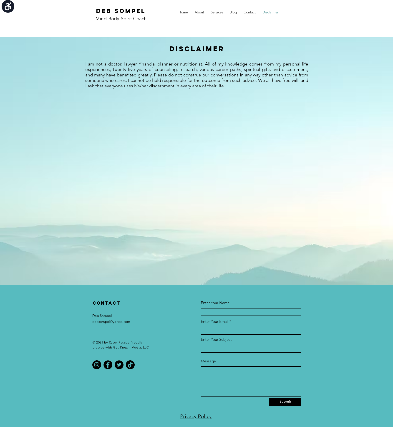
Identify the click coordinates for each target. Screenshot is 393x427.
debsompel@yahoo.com (111, 321)
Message (208, 361)
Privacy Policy (196, 416)
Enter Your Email (215, 321)
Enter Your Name (215, 303)
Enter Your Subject (216, 339)
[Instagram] (96, 364)
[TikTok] (130, 364)
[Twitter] (119, 364)
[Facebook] (107, 364)
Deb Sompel (121, 11)
